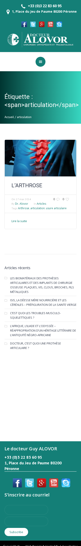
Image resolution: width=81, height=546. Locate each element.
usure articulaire (56, 208)
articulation (37, 208)
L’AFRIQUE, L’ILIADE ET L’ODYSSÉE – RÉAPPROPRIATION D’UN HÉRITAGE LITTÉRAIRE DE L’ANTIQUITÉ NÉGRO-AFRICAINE (43, 330)
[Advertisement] (40, 390)
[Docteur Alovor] (40, 39)
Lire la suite (19, 221)
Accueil (9, 117)
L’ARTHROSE (26, 185)
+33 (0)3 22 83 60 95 (45, 5)
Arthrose (23, 208)
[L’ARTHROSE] (40, 158)
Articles (41, 204)
